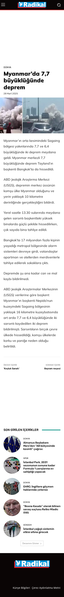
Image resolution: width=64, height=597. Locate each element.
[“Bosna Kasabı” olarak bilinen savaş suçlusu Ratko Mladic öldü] (12, 507)
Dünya (7, 67)
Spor (25, 458)
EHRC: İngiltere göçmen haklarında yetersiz (38, 488)
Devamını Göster (30, 543)
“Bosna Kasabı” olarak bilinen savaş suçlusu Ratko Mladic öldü (41, 509)
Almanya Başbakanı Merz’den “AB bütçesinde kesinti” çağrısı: (39, 446)
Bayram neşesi (52, 368)
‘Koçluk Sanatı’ (11, 368)
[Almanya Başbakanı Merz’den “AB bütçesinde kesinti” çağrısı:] (12, 444)
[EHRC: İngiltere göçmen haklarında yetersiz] (12, 486)
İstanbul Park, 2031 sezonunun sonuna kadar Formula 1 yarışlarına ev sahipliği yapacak (39, 467)
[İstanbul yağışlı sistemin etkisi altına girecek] (12, 528)
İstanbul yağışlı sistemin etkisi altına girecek (38, 530)
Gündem (27, 525)
